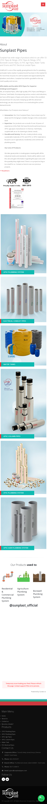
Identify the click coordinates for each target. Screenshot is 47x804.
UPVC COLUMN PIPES (11, 436)
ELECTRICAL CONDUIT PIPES (14, 321)
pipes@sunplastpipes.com (18, 770)
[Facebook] (3, 779)
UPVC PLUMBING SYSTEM (13, 272)
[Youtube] (7, 779)
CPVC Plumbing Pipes (8, 731)
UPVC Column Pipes (8, 739)
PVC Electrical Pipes (8, 745)
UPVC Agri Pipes (7, 737)
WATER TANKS (9, 364)
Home (4, 716)
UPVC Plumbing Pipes (8, 734)
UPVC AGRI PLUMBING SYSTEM (15, 548)
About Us (5, 718)
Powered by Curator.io (38, 691)
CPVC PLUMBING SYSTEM (13, 493)
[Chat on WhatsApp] (41, 798)
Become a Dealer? (7, 724)
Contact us (5, 721)
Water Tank (5, 742)
